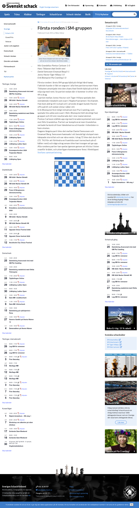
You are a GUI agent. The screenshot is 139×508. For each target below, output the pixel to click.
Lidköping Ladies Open (18, 144)
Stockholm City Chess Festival (20, 242)
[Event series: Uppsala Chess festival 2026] (18, 233)
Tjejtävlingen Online (16, 122)
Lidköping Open (15, 137)
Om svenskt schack (77, 496)
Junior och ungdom (11, 46)
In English (131, 5)
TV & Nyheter (102, 14)
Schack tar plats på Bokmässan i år (118, 59)
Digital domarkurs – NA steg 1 (20, 416)
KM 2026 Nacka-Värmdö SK (19, 107)
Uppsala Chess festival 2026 (19, 236)
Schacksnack (114, 342)
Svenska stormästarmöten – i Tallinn (119, 54)
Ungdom (109, 74)
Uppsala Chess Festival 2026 (20, 230)
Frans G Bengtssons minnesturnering (16, 129)
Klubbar (28, 14)
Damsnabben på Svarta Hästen (20, 328)
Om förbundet (73, 5)
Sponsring (89, 5)
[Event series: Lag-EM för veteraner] (121, 279)
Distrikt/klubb (117, 71)
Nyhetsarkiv (9, 77)
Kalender (103, 5)
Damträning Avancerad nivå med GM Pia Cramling (21, 92)
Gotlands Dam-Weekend (18, 431)
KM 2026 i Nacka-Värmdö (18, 100)
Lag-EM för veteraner (17, 346)
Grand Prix (9, 37)
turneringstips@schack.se (117, 204)
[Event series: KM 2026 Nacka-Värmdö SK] (18, 221)
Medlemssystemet (76, 490)
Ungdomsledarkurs (16, 446)
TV (5, 71)
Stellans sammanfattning (50, 152)
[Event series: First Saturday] (18, 357)
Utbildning (117, 5)
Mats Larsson (114, 347)
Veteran (8, 41)
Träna (17, 14)
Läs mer (121, 422)
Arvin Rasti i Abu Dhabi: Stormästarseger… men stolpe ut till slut (119, 39)
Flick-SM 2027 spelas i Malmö (117, 47)
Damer (132, 76)
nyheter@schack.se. (123, 197)
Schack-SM (9, 33)
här (29, 495)
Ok (132, 504)
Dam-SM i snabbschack (17, 298)
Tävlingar (40, 14)
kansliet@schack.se (45, 490)
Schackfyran (56, 14)
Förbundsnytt (9, 66)
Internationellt (10, 24)
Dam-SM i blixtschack (17, 304)
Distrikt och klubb (11, 61)
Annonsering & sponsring (79, 493)
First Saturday (14, 359)
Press (72, 486)
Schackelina (113, 340)
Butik (88, 14)
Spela (7, 14)
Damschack (8, 51)
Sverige (7, 29)
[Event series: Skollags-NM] (18, 369)
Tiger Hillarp (114, 345)
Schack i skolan (73, 14)
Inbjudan (22, 98)
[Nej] (136, 505)
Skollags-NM (13, 366)
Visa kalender (7, 164)
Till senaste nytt (115, 64)
